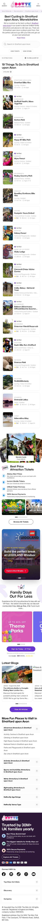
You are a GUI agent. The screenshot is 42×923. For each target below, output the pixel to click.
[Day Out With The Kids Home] (21, 4)
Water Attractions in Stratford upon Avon (16, 780)
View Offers (27, 51)
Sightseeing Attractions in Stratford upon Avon (14, 789)
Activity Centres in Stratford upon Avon (19, 734)
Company (8, 899)
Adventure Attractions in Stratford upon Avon (17, 729)
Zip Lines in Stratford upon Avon (16, 754)
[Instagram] (26, 874)
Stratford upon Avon (31, 11)
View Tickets (15, 51)
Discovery (8, 890)
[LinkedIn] (11, 874)
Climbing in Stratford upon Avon (16, 738)
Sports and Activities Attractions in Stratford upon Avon (17, 771)
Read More (21, 38)
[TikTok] (19, 874)
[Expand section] (37, 762)
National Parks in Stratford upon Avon (18, 744)
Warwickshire (18, 11)
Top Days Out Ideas (12, 882)
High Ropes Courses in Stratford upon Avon (20, 741)
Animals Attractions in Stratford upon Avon (16, 762)
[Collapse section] (37, 729)
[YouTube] (33, 874)
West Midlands (6, 11)
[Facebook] (4, 874)
